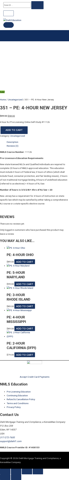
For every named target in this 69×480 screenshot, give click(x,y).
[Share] (27, 471)
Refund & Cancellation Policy (21, 399)
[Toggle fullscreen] (16, 471)
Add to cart (14, 130)
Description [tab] (12, 142)
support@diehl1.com (10, 441)
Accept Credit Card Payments (34, 376)
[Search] (37, 5)
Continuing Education (17, 395)
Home (3, 99)
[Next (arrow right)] (16, 477)
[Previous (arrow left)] (5, 477)
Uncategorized (15, 99)
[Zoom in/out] (5, 471)
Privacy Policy (14, 407)
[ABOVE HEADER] (8, 13)
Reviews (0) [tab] (12, 145)
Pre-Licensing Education (19, 391)
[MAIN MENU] (8, 25)
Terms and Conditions (17, 403)
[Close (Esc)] (38, 471)
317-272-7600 (7, 437)
